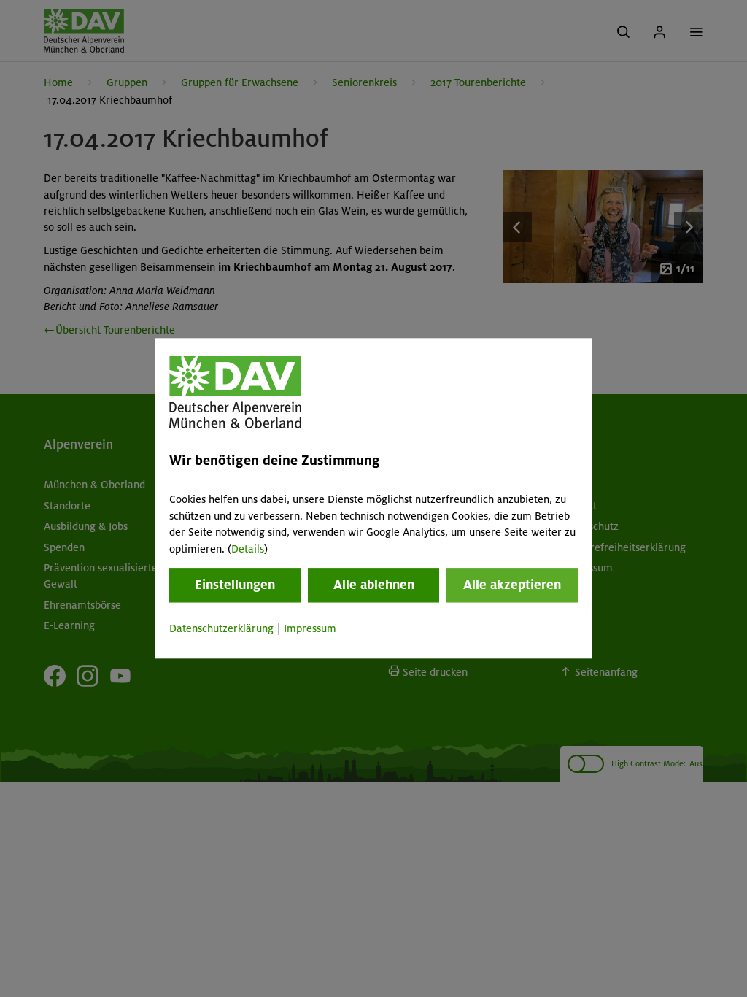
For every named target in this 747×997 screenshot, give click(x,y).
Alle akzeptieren (512, 585)
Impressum (310, 628)
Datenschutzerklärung (221, 628)
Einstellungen (235, 585)
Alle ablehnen (373, 585)
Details (247, 548)
